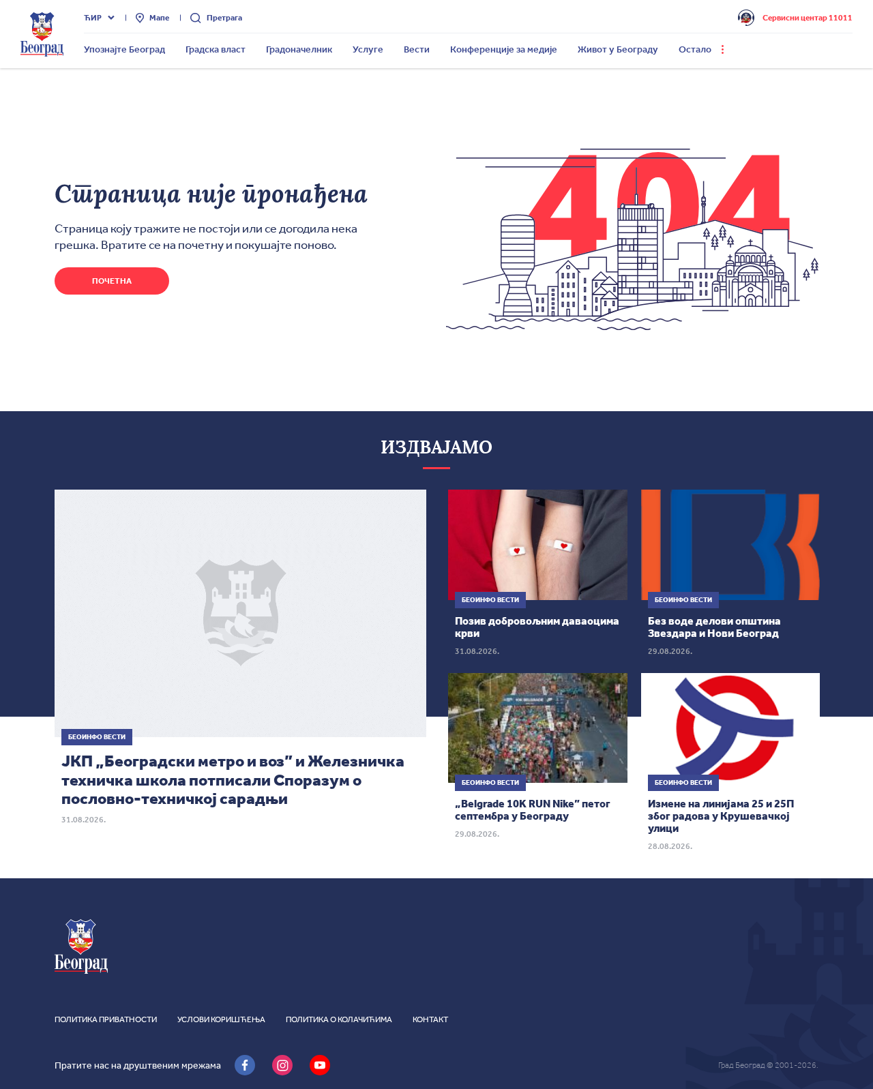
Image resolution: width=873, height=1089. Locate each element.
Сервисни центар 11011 (808, 18)
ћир (93, 18)
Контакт (430, 1019)
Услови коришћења (221, 1019)
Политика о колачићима (339, 1019)
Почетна (112, 281)
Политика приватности (106, 1019)
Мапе (159, 18)
